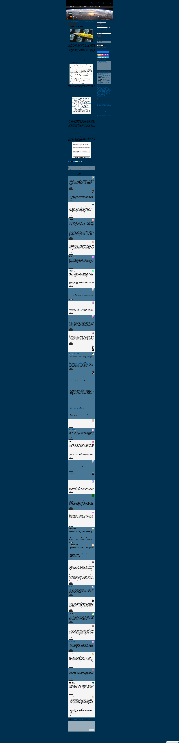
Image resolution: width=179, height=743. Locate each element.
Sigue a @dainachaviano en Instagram (103, 54)
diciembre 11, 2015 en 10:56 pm (73, 481)
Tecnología (99, 96)
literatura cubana (104, 113)
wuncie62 (70, 586)
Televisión (103, 96)
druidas (105, 104)
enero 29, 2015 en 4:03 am (72, 316)
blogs (102, 101)
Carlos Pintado (105, 101)
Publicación (99, 95)
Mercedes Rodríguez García (74, 353)
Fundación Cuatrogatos (103, 108)
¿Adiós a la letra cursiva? (75, 26)
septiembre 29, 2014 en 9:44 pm (73, 220)
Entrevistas (97, 6)
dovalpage (99, 73)
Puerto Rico (107, 119)
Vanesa (70, 494)
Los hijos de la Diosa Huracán (105, 115)
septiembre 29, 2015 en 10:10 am (73, 420)
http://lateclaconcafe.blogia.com (73, 362)
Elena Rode (71, 270)
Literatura (100, 94)
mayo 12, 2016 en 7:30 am (72, 529)
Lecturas (107, 93)
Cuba (108, 103)
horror (107, 109)
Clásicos (98, 89)
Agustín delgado (72, 429)
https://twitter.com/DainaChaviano (75, 407)
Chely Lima (102, 102)
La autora (75, 6)
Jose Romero (71, 598)
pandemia (109, 118)
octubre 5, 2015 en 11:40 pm (72, 430)
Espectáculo (108, 91)
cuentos (98, 104)
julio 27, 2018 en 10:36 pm (72, 670)
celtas (108, 101)
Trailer (106, 96)
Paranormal (108, 94)
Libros (80, 6)
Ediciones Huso (102, 105)
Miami (109, 116)
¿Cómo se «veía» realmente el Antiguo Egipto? (104, 63)
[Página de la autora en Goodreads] (108, 49)
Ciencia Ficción (102, 88)
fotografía (108, 107)
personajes (98, 119)
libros (107, 112)
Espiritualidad (99, 92)
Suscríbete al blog (102, 29)
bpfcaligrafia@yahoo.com (82, 553)
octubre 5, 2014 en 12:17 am (72, 289)
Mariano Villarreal (101, 116)
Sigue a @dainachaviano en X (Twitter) (103, 57)
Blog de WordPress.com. (107, 736)
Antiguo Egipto (103, 100)
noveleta (104, 117)
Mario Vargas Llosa (106, 116)
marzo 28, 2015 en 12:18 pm (73, 372)
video (106, 122)
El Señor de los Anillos (107, 105)
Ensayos (91, 6)
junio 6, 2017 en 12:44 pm (72, 614)
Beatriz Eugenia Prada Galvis (75, 696)
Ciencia (107, 87)
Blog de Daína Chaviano (101, 3)
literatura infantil (101, 114)
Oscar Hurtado (103, 118)
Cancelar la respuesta (84, 719)
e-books (107, 104)
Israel (98, 110)
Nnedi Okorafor (101, 117)
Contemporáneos (104, 89)
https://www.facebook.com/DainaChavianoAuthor (77, 408)
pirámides (101, 119)
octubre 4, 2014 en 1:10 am (72, 271)
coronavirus (105, 103)
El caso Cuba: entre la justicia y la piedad (103, 62)
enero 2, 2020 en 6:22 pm (72, 683)
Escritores (103, 91)
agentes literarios (99, 100)
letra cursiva (78, 168)
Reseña (103, 95)
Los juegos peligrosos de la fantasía (73, 21)
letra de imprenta (83, 168)
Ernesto (75, 719)
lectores (104, 112)
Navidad (98, 117)
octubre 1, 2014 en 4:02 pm (72, 257)
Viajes (108, 96)
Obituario (105, 94)
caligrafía (75, 168)
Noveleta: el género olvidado (102, 61)
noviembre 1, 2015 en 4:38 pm (72, 442)
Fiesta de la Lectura (103, 107)
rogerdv (70, 177)
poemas (103, 119)
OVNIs (107, 118)
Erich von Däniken (103, 106)
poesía (105, 119)
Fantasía (103, 92)
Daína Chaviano (72, 191)
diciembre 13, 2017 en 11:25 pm (73, 642)
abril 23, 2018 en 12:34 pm (73, 545)
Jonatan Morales (72, 641)
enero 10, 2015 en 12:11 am (72, 302)
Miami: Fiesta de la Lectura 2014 (90, 21)
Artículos (86, 6)
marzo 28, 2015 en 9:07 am (72, 354)
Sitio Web (70, 6)
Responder (70, 217)
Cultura (99, 90)
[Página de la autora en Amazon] (100, 49)
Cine (108, 88)
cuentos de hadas (102, 104)
